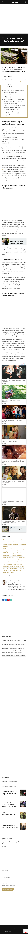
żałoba (3, 169)
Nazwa (4, 864)
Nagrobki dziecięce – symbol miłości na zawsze (12, 652)
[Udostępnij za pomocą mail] (11, 600)
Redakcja (3, 928)
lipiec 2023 (8, 575)
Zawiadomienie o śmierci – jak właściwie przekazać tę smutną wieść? (13, 561)
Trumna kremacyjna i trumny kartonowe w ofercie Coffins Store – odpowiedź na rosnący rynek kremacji (13, 649)
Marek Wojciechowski (6, 44)
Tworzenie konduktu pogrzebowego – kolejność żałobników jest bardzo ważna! (14, 556)
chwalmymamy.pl (22, 82)
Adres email (5, 870)
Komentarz (4, 846)
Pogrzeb (4, 36)
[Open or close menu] (3, 2)
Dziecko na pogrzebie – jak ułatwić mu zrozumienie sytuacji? (13, 541)
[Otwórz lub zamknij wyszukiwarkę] (26, 2)
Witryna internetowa (6, 877)
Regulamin (23, 928)
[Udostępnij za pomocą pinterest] (8, 600)
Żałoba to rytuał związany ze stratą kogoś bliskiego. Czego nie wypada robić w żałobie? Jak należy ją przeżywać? (14, 551)
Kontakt (8, 928)
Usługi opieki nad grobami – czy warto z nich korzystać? (13, 655)
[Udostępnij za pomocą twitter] (5, 600)
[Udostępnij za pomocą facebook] (3, 600)
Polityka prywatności (15, 928)
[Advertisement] (14, 19)
